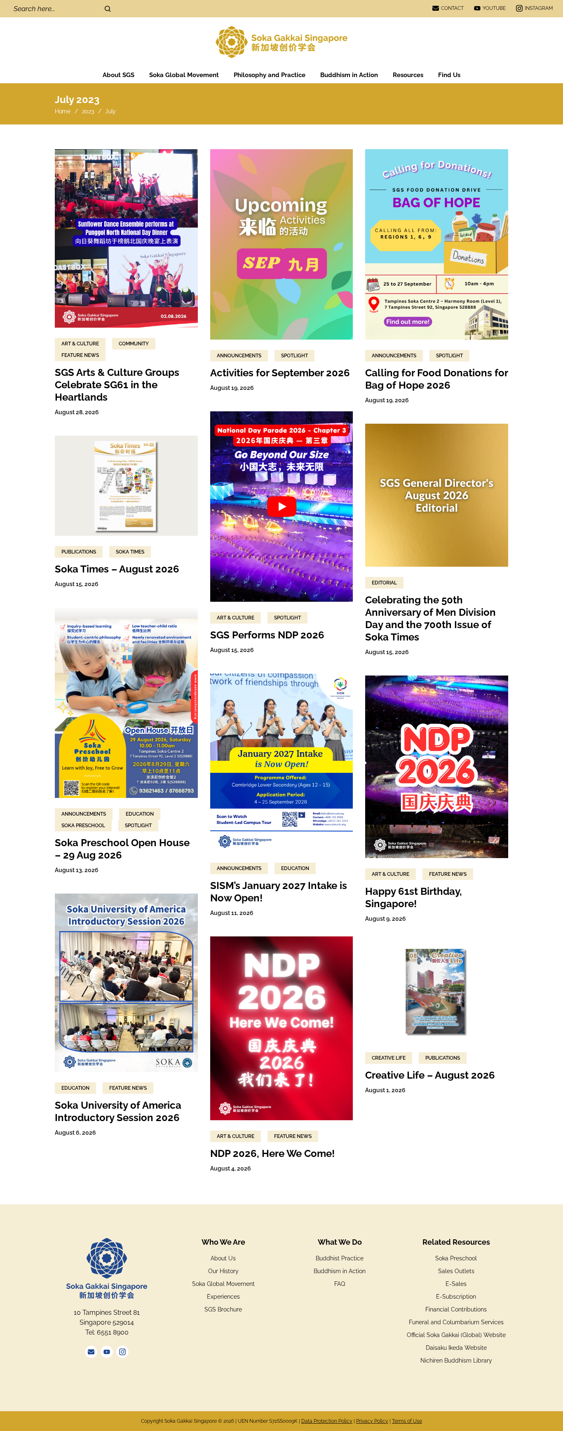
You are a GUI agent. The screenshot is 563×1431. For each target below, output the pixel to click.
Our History (223, 1271)
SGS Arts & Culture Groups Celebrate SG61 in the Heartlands (117, 384)
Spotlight (294, 356)
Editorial (384, 583)
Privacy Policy (372, 1421)
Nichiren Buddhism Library (456, 1360)
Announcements (239, 356)
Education (140, 814)
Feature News (80, 355)
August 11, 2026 (231, 913)
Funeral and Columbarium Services (456, 1322)
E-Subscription (456, 1296)
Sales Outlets (456, 1271)
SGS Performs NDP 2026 (267, 635)
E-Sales (456, 1284)
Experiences (223, 1296)
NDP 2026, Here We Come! (272, 1153)
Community (134, 344)
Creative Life (389, 1058)
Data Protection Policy (326, 1421)
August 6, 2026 (75, 1132)
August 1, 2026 (385, 1090)
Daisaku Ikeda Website (456, 1347)
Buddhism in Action (340, 1271)
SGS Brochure (223, 1309)
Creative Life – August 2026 (430, 1075)
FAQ (339, 1284)
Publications (78, 552)
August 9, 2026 (385, 919)
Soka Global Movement (223, 1284)
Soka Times (130, 552)
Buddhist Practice (340, 1258)
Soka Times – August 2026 (117, 569)
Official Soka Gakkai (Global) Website (456, 1335)
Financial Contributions (456, 1309)
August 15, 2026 (232, 650)
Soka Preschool (83, 825)
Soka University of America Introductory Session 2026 (118, 1111)
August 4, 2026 (230, 1168)
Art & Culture (80, 344)
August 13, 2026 (77, 870)
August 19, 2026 (232, 388)
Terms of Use (407, 1421)
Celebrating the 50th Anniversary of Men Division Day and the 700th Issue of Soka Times (430, 618)
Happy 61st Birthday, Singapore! (413, 897)
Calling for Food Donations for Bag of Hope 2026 (436, 379)
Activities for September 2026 (280, 373)
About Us (223, 1258)
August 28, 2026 (77, 412)
